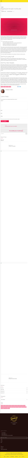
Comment (2, 100)
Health (2, 7)
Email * (1, 113)
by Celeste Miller (9, 11)
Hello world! (2, 140)
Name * (1, 110)
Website (2, 116)
